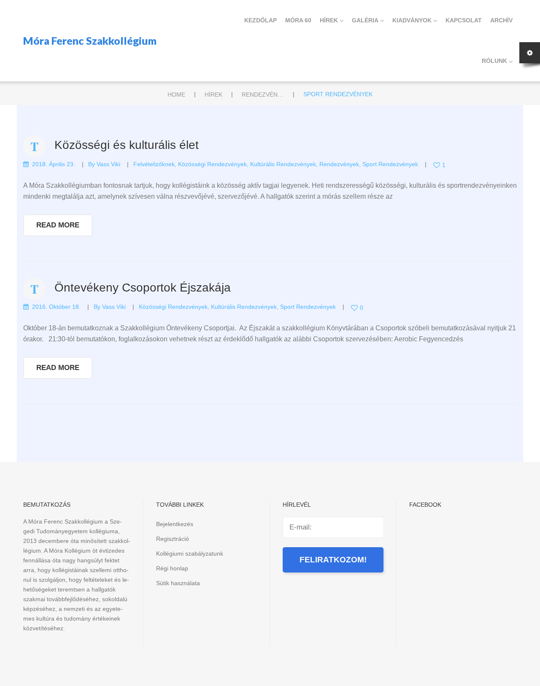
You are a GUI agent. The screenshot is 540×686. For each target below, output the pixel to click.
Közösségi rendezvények (212, 164)
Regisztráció (172, 538)
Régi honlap (172, 568)
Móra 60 (298, 20)
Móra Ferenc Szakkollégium (90, 40)
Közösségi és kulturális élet (126, 144)
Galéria (365, 20)
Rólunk (494, 60)
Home (176, 94)
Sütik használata (178, 583)
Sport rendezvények (390, 164)
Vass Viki (108, 164)
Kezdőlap (260, 20)
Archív (501, 20)
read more (57, 225)
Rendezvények (263, 94)
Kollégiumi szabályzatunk (189, 553)
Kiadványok (412, 20)
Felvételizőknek (154, 164)
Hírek (329, 20)
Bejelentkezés (174, 524)
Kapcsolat (464, 20)
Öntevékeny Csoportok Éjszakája (142, 287)
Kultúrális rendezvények (283, 164)
